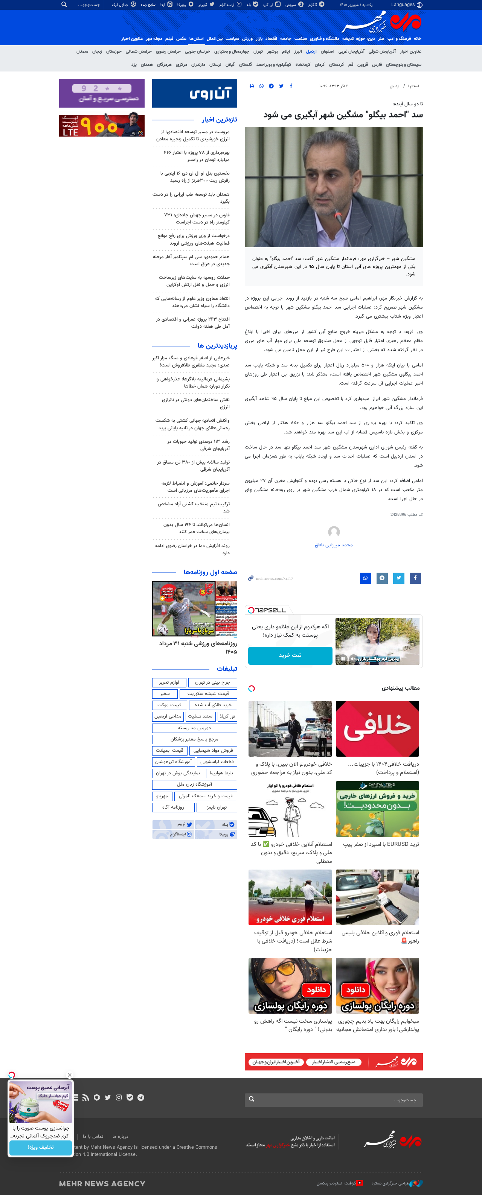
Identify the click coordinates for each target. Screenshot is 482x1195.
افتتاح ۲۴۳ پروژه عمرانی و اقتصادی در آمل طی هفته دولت (193, 323)
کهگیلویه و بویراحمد (273, 64)
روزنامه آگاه (173, 807)
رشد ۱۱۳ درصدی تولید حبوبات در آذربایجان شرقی (198, 445)
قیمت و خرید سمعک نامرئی (206, 796)
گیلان (230, 64)
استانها (413, 86)
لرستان (215, 64)
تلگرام (313, 5)
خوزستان (114, 51)
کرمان (320, 64)
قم (350, 64)
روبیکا (182, 5)
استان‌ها (196, 38)
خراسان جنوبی (197, 51)
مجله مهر (154, 38)
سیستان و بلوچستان (403, 64)
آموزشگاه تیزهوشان (173, 762)
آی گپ (268, 5)
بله (249, 5)
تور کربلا (227, 716)
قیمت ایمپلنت (169, 750)
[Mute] (353, 658)
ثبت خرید (290, 655)
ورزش (247, 38)
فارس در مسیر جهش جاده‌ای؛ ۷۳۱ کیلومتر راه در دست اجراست (197, 218)
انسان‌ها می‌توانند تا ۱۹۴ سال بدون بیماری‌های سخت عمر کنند (196, 528)
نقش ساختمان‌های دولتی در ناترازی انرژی (196, 403)
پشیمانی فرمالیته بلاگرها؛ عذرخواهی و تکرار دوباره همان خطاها (193, 383)
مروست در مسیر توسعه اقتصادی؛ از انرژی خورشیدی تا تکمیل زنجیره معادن (193, 135)
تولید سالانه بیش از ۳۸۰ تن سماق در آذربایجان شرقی (193, 466)
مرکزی (181, 64)
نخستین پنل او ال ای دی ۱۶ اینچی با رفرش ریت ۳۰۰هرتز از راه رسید (195, 177)
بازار (259, 38)
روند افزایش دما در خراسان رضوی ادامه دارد (192, 549)
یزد (134, 64)
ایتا (163, 5)
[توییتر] (108, 1098)
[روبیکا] (97, 1098)
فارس (377, 64)
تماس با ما (93, 1136)
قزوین (362, 64)
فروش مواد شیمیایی (213, 750)
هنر (381, 38)
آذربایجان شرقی (382, 51)
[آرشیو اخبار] (74, 1098)
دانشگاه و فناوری (324, 38)
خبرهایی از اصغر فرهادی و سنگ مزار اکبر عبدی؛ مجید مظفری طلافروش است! (191, 361)
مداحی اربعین (168, 716)
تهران (258, 51)
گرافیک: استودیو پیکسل (336, 1183)
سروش (291, 5)
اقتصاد (271, 38)
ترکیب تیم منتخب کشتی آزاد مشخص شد (194, 507)
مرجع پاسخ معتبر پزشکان (194, 739)
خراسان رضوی (168, 51)
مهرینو (162, 796)
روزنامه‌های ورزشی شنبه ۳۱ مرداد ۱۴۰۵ (198, 648)
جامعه (285, 38)
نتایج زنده (149, 5)
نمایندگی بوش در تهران (178, 773)
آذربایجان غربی (352, 51)
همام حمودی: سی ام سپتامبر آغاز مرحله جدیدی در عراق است (191, 260)
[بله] (129, 1098)
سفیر (165, 694)
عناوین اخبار (410, 51)
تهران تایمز (217, 807)
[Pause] (343, 658)
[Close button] (69, 1075)
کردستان (336, 64)
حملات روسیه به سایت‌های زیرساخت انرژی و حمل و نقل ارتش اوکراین (194, 281)
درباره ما (120, 1136)
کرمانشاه (303, 64)
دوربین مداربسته (194, 728)
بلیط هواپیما (221, 773)
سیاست (232, 38)
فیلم (169, 38)
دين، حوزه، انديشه (358, 38)
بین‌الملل (215, 38)
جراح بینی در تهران (212, 682)
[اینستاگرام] (119, 1098)
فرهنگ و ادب (399, 38)
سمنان (82, 51)
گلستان (245, 64)
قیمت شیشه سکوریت (208, 694)
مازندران (198, 64)
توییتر (203, 5)
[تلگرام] (140, 1098)
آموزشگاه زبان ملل (194, 784)
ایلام (286, 51)
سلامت (300, 38)
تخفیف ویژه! (41, 1148)
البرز (298, 51)
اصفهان (327, 51)
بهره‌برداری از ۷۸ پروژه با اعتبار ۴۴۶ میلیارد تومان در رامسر (197, 156)
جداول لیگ (121, 5)
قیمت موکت (169, 705)
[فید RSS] (85, 1098)
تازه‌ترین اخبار (219, 120)
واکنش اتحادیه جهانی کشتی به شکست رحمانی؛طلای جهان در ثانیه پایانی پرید (193, 424)
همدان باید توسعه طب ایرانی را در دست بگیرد (191, 198)
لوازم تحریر (169, 682)
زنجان (97, 51)
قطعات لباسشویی (217, 762)
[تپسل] (251, 610)
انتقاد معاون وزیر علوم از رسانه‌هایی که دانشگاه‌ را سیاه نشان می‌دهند (192, 302)
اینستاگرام (227, 5)
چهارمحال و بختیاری (231, 51)
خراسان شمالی (139, 51)
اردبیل (311, 51)
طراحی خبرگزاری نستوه (390, 1183)
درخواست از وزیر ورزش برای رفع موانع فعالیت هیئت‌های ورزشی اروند (194, 239)
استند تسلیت (201, 716)
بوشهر (272, 51)
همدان (147, 64)
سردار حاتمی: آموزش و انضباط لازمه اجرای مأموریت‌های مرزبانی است (196, 487)
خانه (417, 38)
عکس (181, 38)
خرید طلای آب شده (213, 705)
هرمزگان (164, 64)
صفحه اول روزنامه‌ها (210, 573)
